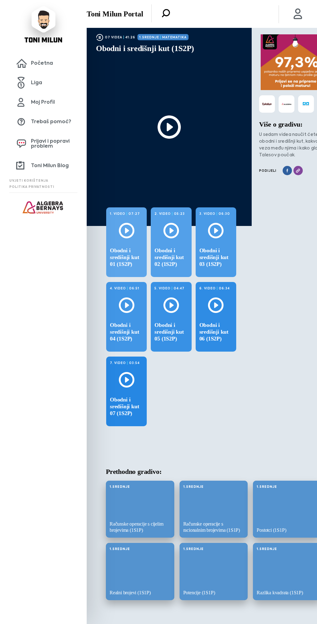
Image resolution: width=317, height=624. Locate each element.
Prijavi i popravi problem (50, 143)
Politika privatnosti (31, 186)
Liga (36, 82)
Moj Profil (43, 102)
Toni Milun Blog (50, 165)
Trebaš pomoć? (51, 121)
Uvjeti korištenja (28, 180)
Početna (42, 63)
